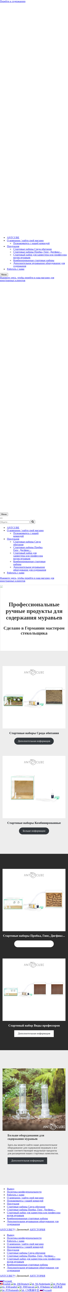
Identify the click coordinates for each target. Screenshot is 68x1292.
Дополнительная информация (34, 741)
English (7, 1284)
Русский (7, 1281)
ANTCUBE (13, 237)
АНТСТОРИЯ (37, 1229)
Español (13, 1287)
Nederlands (45, 1284)
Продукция (13, 1203)
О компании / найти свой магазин (25, 1197)
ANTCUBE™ (7, 1229)
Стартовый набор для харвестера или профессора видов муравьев (40, 256)
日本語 (58, 1287)
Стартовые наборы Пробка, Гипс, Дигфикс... (37, 252)
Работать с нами (15, 269)
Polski (62, 1284)
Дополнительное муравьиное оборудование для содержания (39, 264)
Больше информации (34, 831)
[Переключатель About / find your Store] (55, 530)
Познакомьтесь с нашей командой (31, 243)
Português (14, 1290)
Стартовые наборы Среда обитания (32, 249)
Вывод (10, 1188)
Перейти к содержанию (12, 1)
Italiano (47, 1287)
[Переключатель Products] (55, 539)
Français (30, 1287)
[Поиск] (32, 522)
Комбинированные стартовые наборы (33, 260)
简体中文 (34, 1290)
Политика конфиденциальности (24, 1191)
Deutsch (25, 1284)
